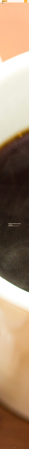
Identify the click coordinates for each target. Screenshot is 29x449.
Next (28, 223)
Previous (2, 225)
